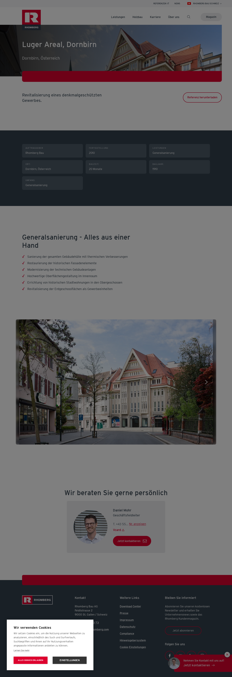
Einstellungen (70, 660)
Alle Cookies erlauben (30, 660)
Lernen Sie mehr (22, 650)
